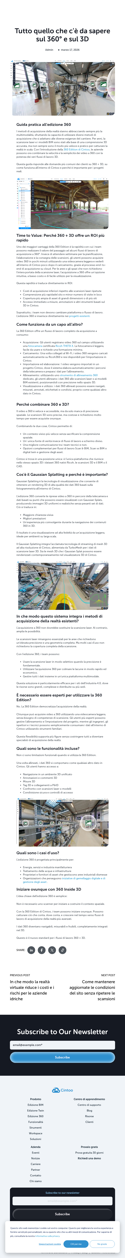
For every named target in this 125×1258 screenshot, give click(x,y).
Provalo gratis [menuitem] (89, 1147)
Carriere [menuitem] (36, 1164)
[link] (62, 1089)
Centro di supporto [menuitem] (89, 1104)
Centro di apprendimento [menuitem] (89, 1099)
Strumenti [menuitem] (35, 1127)
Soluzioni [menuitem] (35, 1139)
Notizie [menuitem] (35, 1158)
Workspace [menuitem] (35, 1133)
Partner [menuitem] (35, 1169)
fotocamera (35, 346)
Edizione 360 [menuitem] (35, 1116)
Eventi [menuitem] (35, 1152)
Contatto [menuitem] (35, 1175)
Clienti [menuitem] (89, 1122)
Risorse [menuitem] (89, 1116)
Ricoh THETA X (64, 346)
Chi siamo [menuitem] (36, 1181)
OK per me (76, 1244)
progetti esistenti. (79, 316)
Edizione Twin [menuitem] (35, 1110)
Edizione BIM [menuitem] (35, 1104)
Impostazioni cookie (50, 1244)
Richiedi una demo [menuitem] (89, 1158)
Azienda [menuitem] (36, 1147)
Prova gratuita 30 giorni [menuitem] (89, 1152)
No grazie (102, 1244)
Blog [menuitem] (89, 1110)
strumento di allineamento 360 (79, 375)
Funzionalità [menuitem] (35, 1122)
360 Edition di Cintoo (77, 149)
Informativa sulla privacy (47, 1236)
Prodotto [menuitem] (35, 1099)
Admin (49, 49)
